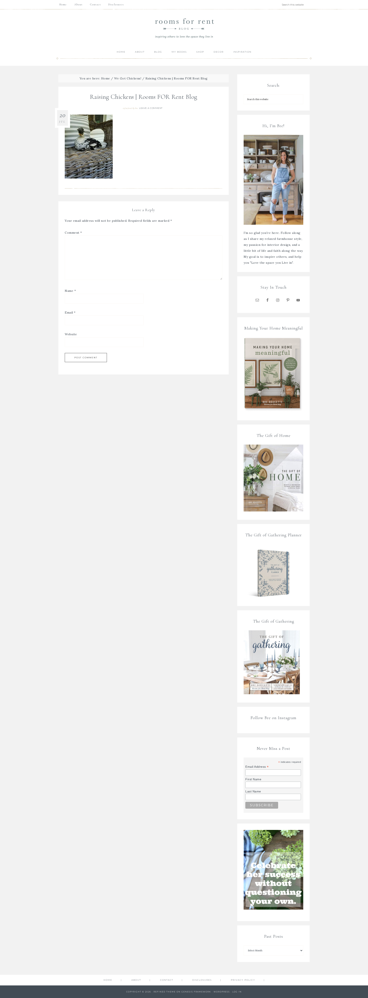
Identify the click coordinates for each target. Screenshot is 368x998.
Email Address (257, 767)
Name (70, 291)
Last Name (253, 791)
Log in (237, 992)
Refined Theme (165, 992)
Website (71, 334)
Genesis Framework (196, 992)
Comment (73, 233)
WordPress (222, 992)
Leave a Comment (150, 108)
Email (70, 312)
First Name (253, 779)
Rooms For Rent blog (184, 28)
